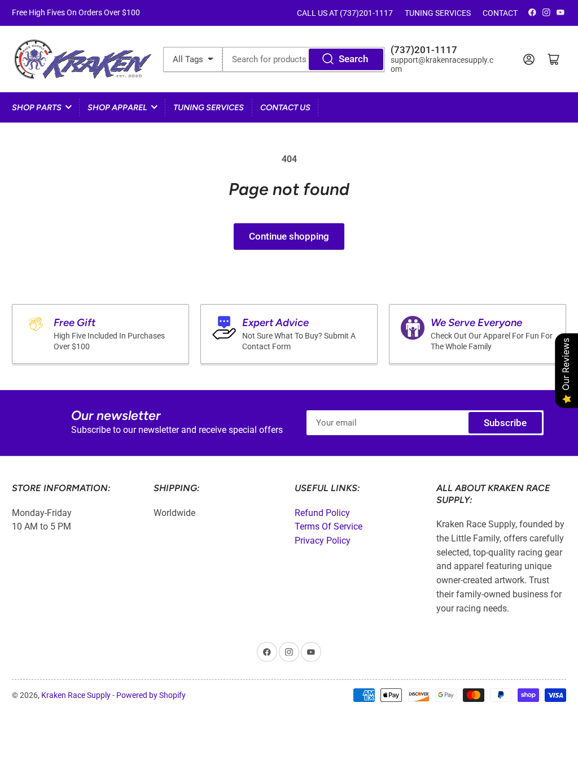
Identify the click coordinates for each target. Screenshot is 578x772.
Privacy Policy (323, 540)
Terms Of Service (328, 526)
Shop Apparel (117, 107)
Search (353, 59)
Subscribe (505, 423)
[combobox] (303, 59)
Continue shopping (289, 236)
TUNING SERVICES (438, 13)
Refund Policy (322, 513)
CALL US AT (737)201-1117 (345, 13)
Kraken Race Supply (76, 695)
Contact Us (285, 107)
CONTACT (500, 13)
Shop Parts (37, 107)
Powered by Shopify (151, 695)
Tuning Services (208, 107)
